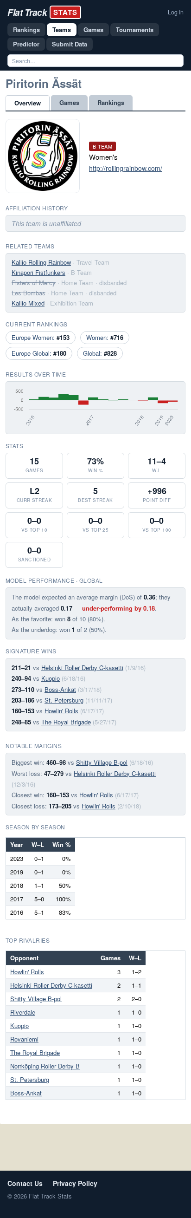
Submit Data (69, 43)
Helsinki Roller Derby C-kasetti (82, 667)
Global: (100, 353)
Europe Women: (41, 337)
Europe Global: (39, 353)
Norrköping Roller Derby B (45, 1066)
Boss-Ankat (60, 689)
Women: (104, 337)
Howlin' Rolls (61, 710)
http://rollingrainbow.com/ (125, 168)
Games (93, 29)
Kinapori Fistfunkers (38, 272)
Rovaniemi (24, 1039)
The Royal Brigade (66, 721)
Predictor (26, 43)
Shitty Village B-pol (101, 762)
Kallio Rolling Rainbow (41, 262)
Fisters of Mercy (34, 282)
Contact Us (25, 1183)
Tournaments (134, 29)
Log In (176, 12)
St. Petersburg (64, 700)
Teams (61, 29)
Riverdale (22, 1012)
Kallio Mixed (28, 303)
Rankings (26, 29)
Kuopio (50, 678)
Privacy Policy (75, 1183)
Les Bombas (28, 292)
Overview (27, 102)
